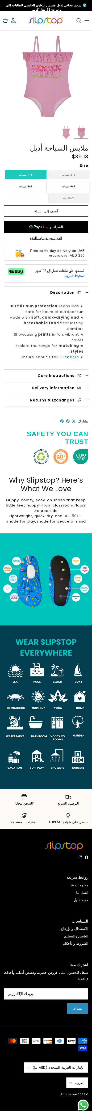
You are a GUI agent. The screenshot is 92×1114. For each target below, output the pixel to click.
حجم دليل (81, 899)
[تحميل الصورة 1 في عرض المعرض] (46, 77)
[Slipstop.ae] (46, 20)
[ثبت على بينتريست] (62, 421)
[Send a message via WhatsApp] (83, 1105)
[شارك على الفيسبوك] (68, 421)
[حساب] (15, 20)
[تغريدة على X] (73, 421)
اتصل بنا (82, 892)
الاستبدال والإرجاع (74, 928)
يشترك (77, 1008)
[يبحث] (76, 20)
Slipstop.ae (69, 1094)
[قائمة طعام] (87, 20)
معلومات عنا (79, 884)
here (74, 356)
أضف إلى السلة (46, 211)
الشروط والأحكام (75, 943)
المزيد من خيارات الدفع (46, 238)
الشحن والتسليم (76, 936)
